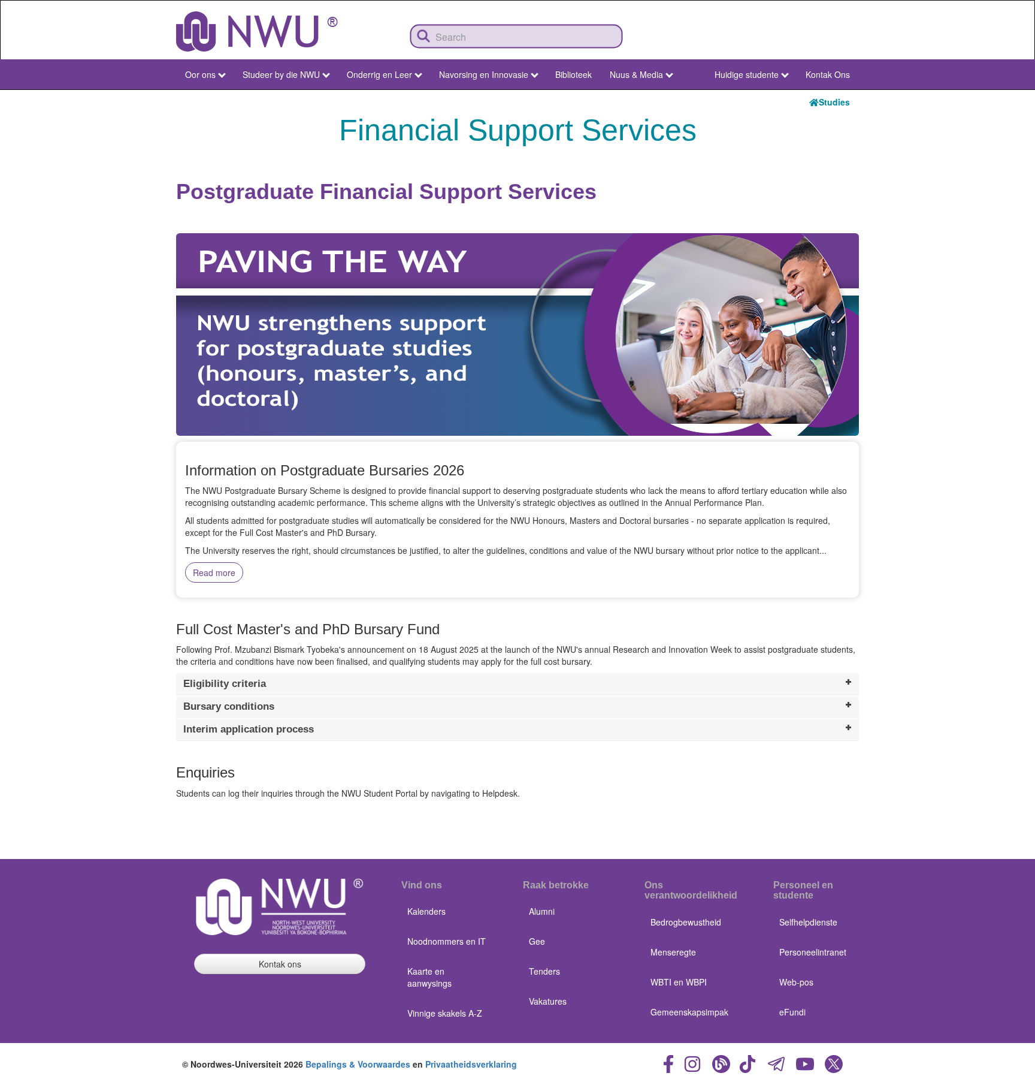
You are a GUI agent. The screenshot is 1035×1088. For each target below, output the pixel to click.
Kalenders (426, 911)
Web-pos (796, 982)
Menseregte (673, 952)
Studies (834, 102)
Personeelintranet (812, 952)
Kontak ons (280, 964)
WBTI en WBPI (678, 982)
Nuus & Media (636, 74)
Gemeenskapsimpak (689, 1012)
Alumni (542, 911)
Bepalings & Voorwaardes (357, 1064)
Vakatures (548, 1001)
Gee (537, 941)
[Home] (257, 31)
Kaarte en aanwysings (429, 977)
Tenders (544, 971)
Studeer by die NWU (281, 74)
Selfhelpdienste (808, 922)
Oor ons (200, 74)
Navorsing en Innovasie (483, 74)
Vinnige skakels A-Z (444, 1013)
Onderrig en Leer (379, 74)
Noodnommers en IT (446, 941)
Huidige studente (747, 74)
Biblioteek (573, 74)
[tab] (517, 684)
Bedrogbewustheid (685, 922)
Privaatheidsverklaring (471, 1064)
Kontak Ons (828, 74)
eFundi (792, 1012)
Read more (214, 572)
